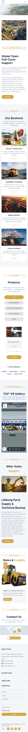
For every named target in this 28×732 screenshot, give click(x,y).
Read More (7, 599)
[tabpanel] (14, 336)
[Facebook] (8, 728)
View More (13, 346)
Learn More (8, 96)
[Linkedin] (12, 728)
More (14, 158)
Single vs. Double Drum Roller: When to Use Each (14, 591)
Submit (14, 714)
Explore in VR (14, 13)
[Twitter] (15, 728)
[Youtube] (19, 728)
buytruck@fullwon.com (9, 666)
